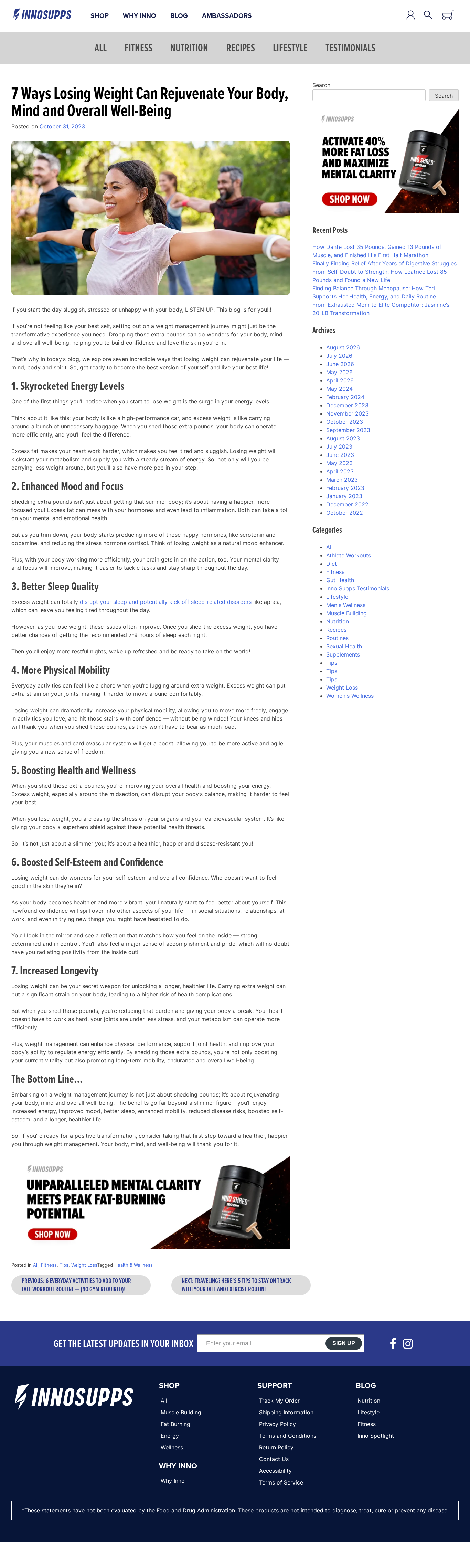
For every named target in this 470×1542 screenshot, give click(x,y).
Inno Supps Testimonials (357, 588)
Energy (170, 1435)
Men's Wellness (345, 604)
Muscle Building (346, 613)
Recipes (240, 47)
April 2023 (340, 471)
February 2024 (345, 397)
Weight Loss (84, 1265)
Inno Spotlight (375, 1435)
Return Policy (276, 1447)
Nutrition (189, 47)
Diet (331, 563)
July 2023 (339, 446)
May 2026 (339, 372)
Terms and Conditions (287, 1435)
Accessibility (275, 1470)
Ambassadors (227, 16)
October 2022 (344, 512)
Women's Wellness (350, 695)
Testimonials (350, 47)
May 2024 (339, 388)
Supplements (343, 654)
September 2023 (348, 430)
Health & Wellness (133, 1265)
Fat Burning (175, 1423)
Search (321, 85)
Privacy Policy (277, 1423)
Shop (99, 16)
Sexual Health (344, 646)
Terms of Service (281, 1482)
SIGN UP (343, 1343)
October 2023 (344, 421)
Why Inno (139, 16)
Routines (337, 637)
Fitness (138, 47)
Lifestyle (290, 47)
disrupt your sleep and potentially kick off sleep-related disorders (166, 601)
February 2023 (345, 487)
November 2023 (347, 413)
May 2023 (339, 463)
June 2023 (340, 454)
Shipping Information (286, 1412)
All (101, 47)
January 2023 (344, 496)
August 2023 (343, 438)
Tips (64, 1265)
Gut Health (340, 580)
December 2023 (347, 405)
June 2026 (340, 363)
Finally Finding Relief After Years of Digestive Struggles (384, 263)
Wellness (172, 1447)
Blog (179, 16)
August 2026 (343, 347)
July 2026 (339, 355)
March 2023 (342, 479)
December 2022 (347, 504)
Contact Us (274, 1459)
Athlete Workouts (348, 555)
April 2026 (340, 380)
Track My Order (279, 1400)
